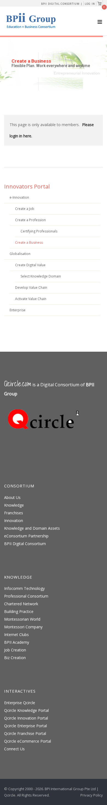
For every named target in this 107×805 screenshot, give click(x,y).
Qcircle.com (17, 383)
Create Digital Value (30, 265)
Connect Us (14, 748)
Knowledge (14, 505)
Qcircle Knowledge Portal (26, 710)
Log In (90, 3)
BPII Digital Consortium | (61, 3)
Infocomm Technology (24, 588)
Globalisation (20, 253)
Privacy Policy (91, 795)
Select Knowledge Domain (41, 276)
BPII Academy (16, 642)
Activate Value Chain (30, 298)
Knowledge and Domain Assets (32, 528)
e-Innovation (19, 197)
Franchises (13, 512)
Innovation (13, 520)
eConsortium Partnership (26, 535)
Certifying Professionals (39, 231)
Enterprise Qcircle (19, 702)
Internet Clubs (16, 634)
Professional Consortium (26, 596)
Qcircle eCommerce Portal (27, 741)
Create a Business (29, 242)
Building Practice (18, 611)
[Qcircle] (45, 437)
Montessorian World (22, 619)
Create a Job (24, 208)
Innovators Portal (27, 186)
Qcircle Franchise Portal (25, 733)
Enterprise (18, 310)
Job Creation (15, 650)
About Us (12, 497)
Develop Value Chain (31, 287)
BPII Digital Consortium (25, 543)
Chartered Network (21, 603)
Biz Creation (15, 657)
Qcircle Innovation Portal (26, 718)
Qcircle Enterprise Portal (25, 725)
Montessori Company (23, 626)
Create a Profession (30, 220)
